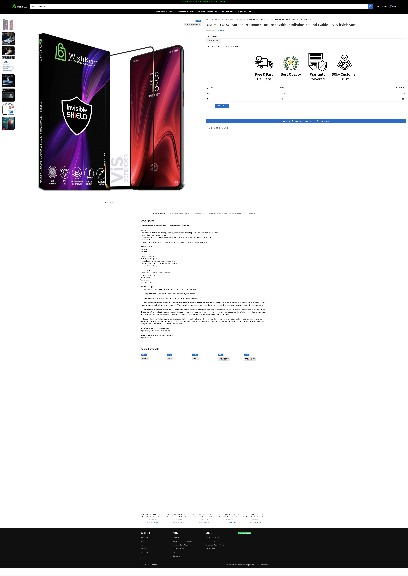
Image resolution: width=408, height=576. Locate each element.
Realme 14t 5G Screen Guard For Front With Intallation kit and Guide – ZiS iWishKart (229, 517)
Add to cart (222, 106)
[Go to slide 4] (112, 202)
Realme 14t (241, 19)
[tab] (159, 212)
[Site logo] (19, 6)
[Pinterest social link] (219, 128)
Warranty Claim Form (180, 545)
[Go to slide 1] (105, 202)
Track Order (144, 552)
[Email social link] (217, 128)
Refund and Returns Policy (215, 545)
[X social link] (214, 128)
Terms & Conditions (213, 538)
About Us (176, 538)
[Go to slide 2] (107, 202)
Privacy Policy (210, 541)
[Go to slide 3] (110, 202)
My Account (144, 538)
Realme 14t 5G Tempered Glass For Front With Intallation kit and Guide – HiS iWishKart (255, 517)
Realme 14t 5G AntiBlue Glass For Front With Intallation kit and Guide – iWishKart (152, 517)
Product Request (179, 549)
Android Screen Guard (219, 19)
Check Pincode (213, 41)
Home (208, 19)
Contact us (176, 556)
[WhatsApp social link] (225, 128)
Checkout (143, 549)
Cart (141, 545)
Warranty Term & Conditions (183, 541)
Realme (232, 19)
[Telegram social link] (227, 128)
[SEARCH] (370, 6)
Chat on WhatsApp (244, 533)
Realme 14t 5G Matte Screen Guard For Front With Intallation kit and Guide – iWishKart (178, 517)
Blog (174, 552)
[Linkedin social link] (222, 128)
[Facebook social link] (211, 128)
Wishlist (143, 541)
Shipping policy (211, 549)
